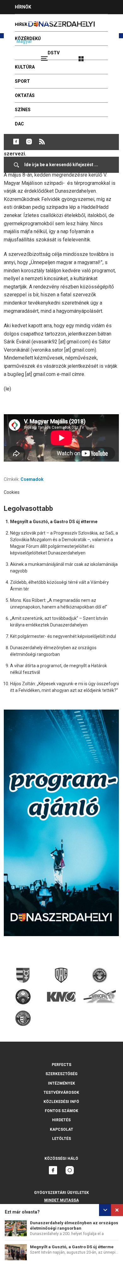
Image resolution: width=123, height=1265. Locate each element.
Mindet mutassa (61, 1200)
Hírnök (23, 6)
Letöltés (61, 1138)
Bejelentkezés (105, 55)
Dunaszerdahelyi (16, 141)
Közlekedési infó (61, 1101)
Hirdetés (61, 1120)
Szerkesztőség (61, 1074)
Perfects (61, 1064)
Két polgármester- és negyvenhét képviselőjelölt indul (63, 636)
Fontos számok (61, 1111)
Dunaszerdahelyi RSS (42, 141)
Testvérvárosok (61, 1092)
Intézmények (61, 1083)
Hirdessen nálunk (36, 21)
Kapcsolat (61, 1129)
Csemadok (32, 479)
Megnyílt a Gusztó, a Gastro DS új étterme (72, 1246)
